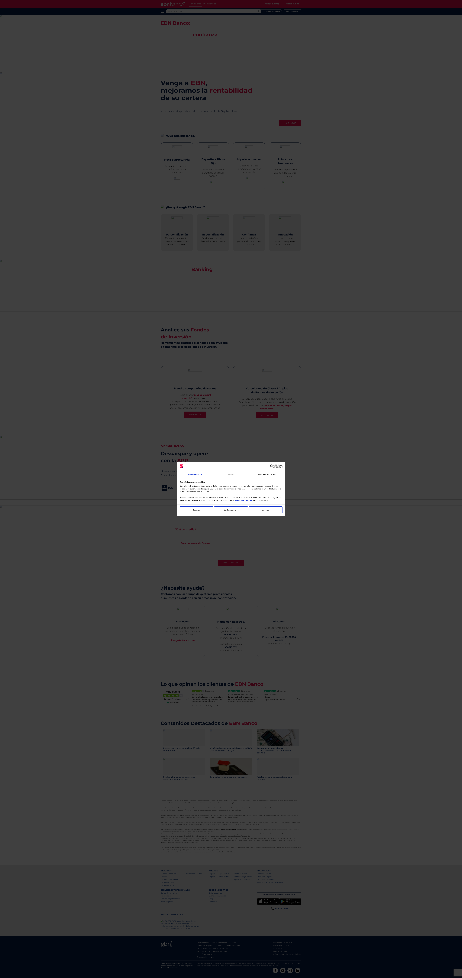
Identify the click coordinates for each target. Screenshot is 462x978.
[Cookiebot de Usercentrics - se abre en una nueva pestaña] (271, 466)
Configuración (230, 510)
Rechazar (196, 510)
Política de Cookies (243, 500)
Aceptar (265, 510)
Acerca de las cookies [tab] (267, 474)
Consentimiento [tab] (195, 474)
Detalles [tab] (231, 474)
